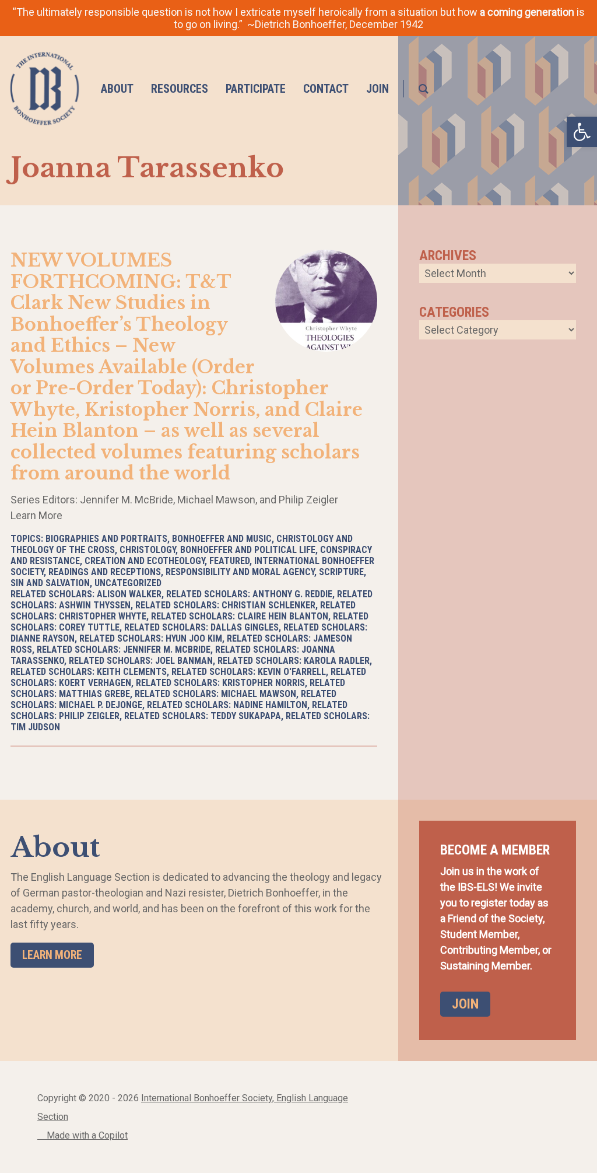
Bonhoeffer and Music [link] (222, 538)
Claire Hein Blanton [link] (282, 616)
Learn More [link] (52, 955)
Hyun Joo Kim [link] (194, 638)
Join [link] (465, 1004)
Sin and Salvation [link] (50, 583)
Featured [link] (229, 560)
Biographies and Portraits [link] (106, 538)
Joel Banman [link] (184, 660)
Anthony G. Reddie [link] (292, 594)
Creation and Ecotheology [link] (145, 560)
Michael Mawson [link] (258, 693)
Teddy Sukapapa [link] (245, 716)
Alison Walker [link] (129, 594)
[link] (44, 89)
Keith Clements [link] (132, 671)
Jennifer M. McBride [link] (166, 649)
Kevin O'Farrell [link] (292, 671)
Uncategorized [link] (127, 583)
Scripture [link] (341, 571)
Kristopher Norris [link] (263, 682)
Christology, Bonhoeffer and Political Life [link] (217, 549)
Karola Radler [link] (337, 660)
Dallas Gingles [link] (244, 627)
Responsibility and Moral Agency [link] (240, 571)
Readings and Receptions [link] (104, 571)
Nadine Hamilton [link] (270, 704)
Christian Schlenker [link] (268, 605)
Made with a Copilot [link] (86, 1135)
